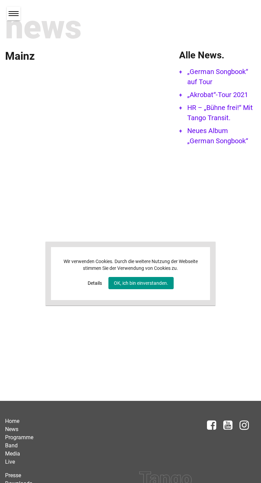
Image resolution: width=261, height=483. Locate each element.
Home (12, 421)
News (11, 429)
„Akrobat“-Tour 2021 (217, 95)
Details (95, 283)
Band (11, 445)
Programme (19, 437)
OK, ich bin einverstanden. (141, 283)
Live (10, 462)
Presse (13, 475)
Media (12, 453)
